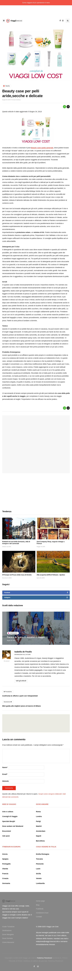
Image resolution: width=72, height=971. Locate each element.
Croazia (5, 878)
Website (5, 781)
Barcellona (40, 841)
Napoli (38, 836)
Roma (38, 812)
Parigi (38, 821)
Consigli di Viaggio (9, 816)
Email (4, 774)
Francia (5, 874)
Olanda (5, 869)
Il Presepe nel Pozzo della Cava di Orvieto (17, 575)
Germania (6, 883)
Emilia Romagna (42, 854)
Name (5, 767)
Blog (37, 905)
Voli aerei (6, 836)
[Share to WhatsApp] (64, 106)
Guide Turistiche (8, 927)
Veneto (39, 878)
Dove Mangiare (8, 934)
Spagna (5, 859)
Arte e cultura (7, 812)
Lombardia (40, 883)
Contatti (39, 917)
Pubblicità (39, 909)
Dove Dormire (7, 938)
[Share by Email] (68, 106)
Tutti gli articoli (21, 681)
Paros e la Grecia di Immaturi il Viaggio (26, 637)
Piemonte (40, 864)
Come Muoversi (8, 942)
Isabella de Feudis (23, 652)
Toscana (39, 859)
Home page (40, 901)
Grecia (5, 854)
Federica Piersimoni (44, 958)
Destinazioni (6, 930)
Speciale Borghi (8, 821)
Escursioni (6, 831)
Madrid (39, 826)
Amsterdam (40, 831)
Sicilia (38, 874)
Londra (39, 816)
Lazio (38, 869)
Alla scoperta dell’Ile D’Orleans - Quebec (51, 575)
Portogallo (6, 864)
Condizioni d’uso (42, 913)
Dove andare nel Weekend (12, 826)
